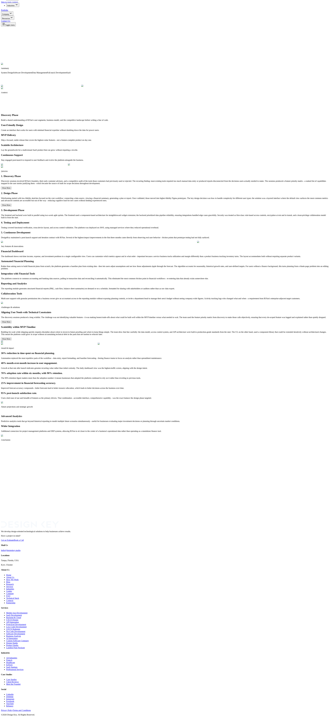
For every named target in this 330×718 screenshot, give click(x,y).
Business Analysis (13, 636)
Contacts (9, 600)
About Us (10, 577)
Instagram (10, 699)
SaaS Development (14, 615)
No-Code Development (15, 631)
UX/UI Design (12, 620)
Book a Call (19, 540)
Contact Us (5, 21)
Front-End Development (16, 624)
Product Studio (12, 645)
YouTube (10, 704)
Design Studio (12, 643)
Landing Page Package (15, 648)
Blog (8, 582)
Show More (6, 188)
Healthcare (10, 662)
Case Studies (11, 679)
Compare (10, 593)
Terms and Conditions (22, 710)
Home (8, 575)
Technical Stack (12, 598)
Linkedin (10, 694)
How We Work (12, 580)
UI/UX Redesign (13, 629)
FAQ (8, 596)
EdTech (9, 665)
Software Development (15, 634)
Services (9, 586)
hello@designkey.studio (10, 550)
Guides (9, 591)
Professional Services (14, 669)
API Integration (12, 622)
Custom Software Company (17, 641)
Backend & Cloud (13, 617)
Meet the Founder (13, 684)
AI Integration (12, 638)
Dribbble (9, 697)
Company (5, 14)
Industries (11, 6)
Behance (9, 706)
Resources (6, 18)
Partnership (10, 603)
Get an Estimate (7, 540)
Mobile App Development (16, 613)
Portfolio (4, 10)
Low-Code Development (16, 627)
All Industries (11, 658)
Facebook (10, 701)
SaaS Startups (11, 667)
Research (10, 584)
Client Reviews (12, 682)
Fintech (9, 660)
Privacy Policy (7, 710)
